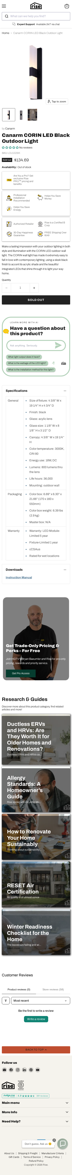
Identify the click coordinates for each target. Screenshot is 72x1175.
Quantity (6, 280)
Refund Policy (36, 1161)
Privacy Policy (52, 1157)
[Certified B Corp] (21, 1085)
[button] (8, 114)
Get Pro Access (21, 673)
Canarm (10, 128)
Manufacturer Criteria (53, 1153)
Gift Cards (14, 1157)
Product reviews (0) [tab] (19, 989)
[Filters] (6, 1000)
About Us (9, 1153)
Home (5, 33)
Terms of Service (32, 1157)
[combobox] (36, 16)
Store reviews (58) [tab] (53, 989)
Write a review (36, 1019)
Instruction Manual (19, 577)
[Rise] (8, 1085)
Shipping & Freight (27, 1153)
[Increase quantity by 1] (34, 287)
